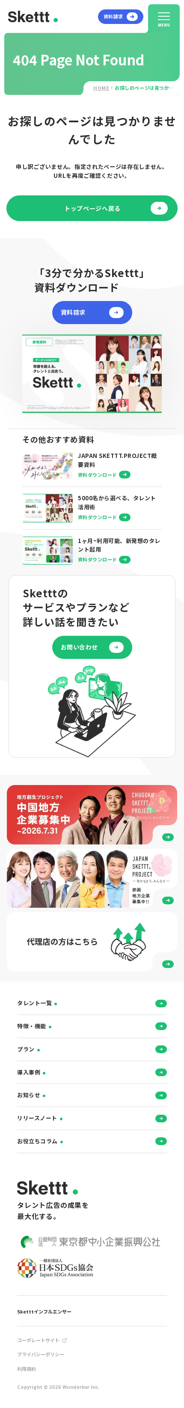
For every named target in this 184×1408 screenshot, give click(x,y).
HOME (101, 87)
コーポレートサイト (38, 1340)
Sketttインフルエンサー (44, 1311)
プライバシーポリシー (40, 1354)
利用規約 (26, 1368)
